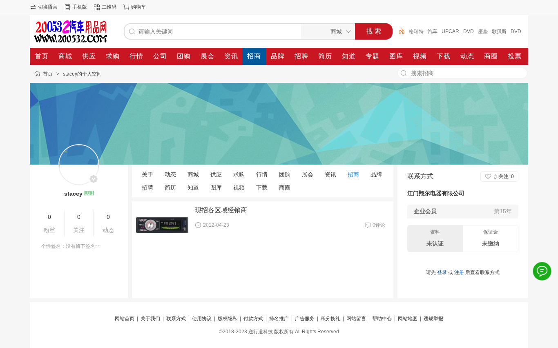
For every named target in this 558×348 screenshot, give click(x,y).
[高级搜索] (399, 31)
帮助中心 (382, 318)
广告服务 (305, 318)
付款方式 (253, 318)
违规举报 (433, 318)
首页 (48, 74)
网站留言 (356, 318)
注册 (459, 272)
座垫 (483, 31)
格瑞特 (416, 31)
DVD (468, 31)
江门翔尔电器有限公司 (435, 193)
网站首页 (124, 318)
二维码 (109, 7)
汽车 (432, 31)
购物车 (138, 7)
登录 (442, 272)
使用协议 (202, 318)
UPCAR (450, 31)
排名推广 (279, 318)
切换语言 (48, 7)
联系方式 (176, 318)
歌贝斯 (499, 31)
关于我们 (150, 318)
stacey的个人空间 (82, 74)
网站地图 (407, 318)
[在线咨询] (542, 271)
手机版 (79, 7)
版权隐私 (227, 318)
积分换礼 (330, 318)
